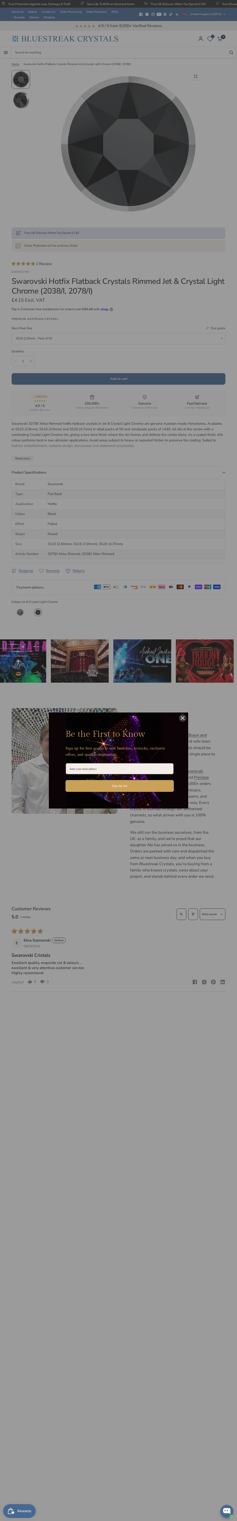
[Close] (182, 718)
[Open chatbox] (226, 1511)
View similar (191, 1493)
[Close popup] (229, 1453)
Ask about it (217, 1493)
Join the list (119, 786)
